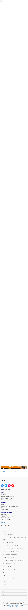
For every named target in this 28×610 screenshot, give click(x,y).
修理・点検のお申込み (8, 582)
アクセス (5, 588)
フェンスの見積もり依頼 (8, 578)
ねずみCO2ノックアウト (8, 542)
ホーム (3, 528)
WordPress (10, 605)
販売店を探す (5, 591)
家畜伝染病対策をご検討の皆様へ (10, 554)
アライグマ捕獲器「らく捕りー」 (10, 563)
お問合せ (4, 572)
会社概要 (4, 585)
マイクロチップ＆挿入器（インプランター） (14, 548)
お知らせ (4, 594)
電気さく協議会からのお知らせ (10, 569)
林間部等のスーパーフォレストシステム (13, 557)
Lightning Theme (17, 605)
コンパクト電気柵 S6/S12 (8, 534)
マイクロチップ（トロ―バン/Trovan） (11, 545)
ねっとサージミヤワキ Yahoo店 (8, 471)
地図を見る (3, 522)
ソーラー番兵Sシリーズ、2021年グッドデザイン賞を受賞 (14, 538)
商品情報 (4, 531)
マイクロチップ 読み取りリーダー (11, 551)
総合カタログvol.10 (7, 566)
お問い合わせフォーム (8, 575)
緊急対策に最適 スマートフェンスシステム (13, 560)
